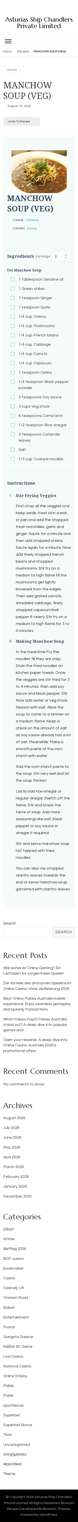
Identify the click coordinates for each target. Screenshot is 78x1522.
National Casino (17, 1366)
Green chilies (32, 289)
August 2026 (14, 1118)
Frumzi (9, 1327)
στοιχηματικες (15, 1454)
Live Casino (13, 1356)
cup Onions (32, 317)
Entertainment (16, 1317)
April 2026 (11, 1157)
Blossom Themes (56, 1509)
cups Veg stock (34, 406)
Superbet (11, 1415)
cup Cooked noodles (41, 459)
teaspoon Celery (35, 372)
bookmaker (13, 1268)
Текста (9, 1474)
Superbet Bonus (17, 1425)
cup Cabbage (35, 344)
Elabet (9, 1308)
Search (9, 923)
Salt (22, 450)
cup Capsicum (35, 363)
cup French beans (39, 335)
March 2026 (13, 1167)
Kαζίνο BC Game (17, 1346)
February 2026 (16, 1177)
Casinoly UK (13, 1288)
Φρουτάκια (12, 1464)
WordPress (48, 1514)
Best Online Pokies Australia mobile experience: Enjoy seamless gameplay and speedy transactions (37, 1003)
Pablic (8, 1386)
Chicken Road (15, 1298)
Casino (9, 1278)
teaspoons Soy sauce (40, 397)
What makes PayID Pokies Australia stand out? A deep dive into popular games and (35, 1024)
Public (8, 1395)
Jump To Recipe (19, 121)
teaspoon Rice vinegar (43, 425)
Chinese (32, 220)
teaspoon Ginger (35, 298)
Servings (43, 256)
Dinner (12, 69)
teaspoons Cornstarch (41, 416)
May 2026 (11, 1147)
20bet (8, 1229)
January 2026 (15, 1186)
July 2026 (11, 1128)
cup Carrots (33, 354)
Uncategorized (16, 1445)
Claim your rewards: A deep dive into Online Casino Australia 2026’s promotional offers (35, 1045)
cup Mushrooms (37, 326)
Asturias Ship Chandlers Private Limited (39, 22)
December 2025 (17, 1196)
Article (9, 1239)
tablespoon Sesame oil (41, 279)
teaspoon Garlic (35, 307)
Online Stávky (15, 1376)
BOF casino (13, 1259)
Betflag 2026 (14, 1249)
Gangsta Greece (18, 1337)
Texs (7, 1435)
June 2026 (12, 1137)
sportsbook (13, 1405)
